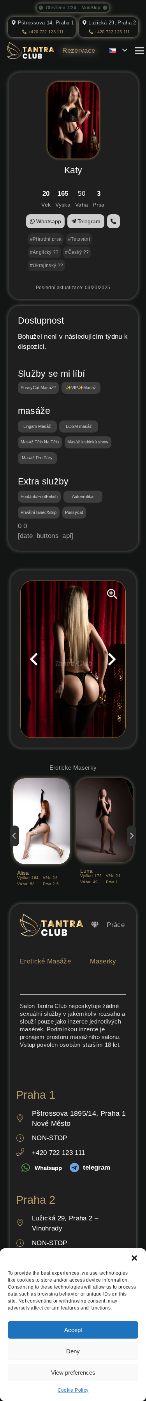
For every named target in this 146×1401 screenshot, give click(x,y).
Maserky (103, 961)
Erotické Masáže (45, 961)
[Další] (131, 835)
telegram (96, 1167)
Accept (73, 1330)
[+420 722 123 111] (24, 1153)
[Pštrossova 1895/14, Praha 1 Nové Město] (24, 1118)
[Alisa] (41, 783)
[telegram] (73, 1168)
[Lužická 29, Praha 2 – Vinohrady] (24, 1223)
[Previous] (14, 835)
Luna (86, 871)
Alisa (23, 873)
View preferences (73, 1372)
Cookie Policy (73, 1390)
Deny (73, 1351)
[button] (134, 1258)
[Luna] (104, 783)
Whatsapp (48, 221)
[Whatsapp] (25, 1168)
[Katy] (73, 86)
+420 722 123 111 (58, 1152)
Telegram (88, 221)
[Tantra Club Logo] (30, 50)
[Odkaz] (95, 925)
